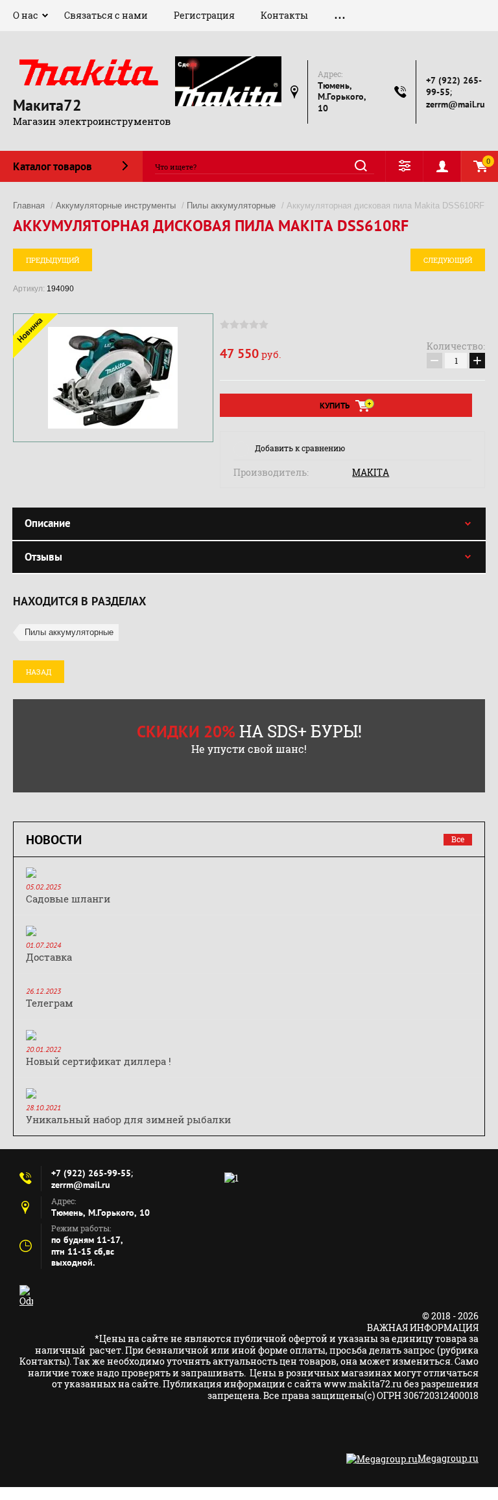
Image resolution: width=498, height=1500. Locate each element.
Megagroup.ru (448, 1458)
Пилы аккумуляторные (231, 205)
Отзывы (43, 557)
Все (457, 839)
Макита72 (47, 105)
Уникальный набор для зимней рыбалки (128, 1119)
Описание (48, 523)
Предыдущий (52, 260)
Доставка (49, 956)
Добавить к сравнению (300, 448)
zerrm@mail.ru (455, 104)
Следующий (447, 260)
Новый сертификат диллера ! (98, 1061)
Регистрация (204, 15)
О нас (25, 15)
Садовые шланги (68, 898)
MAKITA (370, 472)
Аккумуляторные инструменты (116, 205)
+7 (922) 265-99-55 (91, 1173)
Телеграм (49, 1002)
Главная (29, 205)
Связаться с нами (106, 15)
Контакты (284, 15)
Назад (38, 672)
